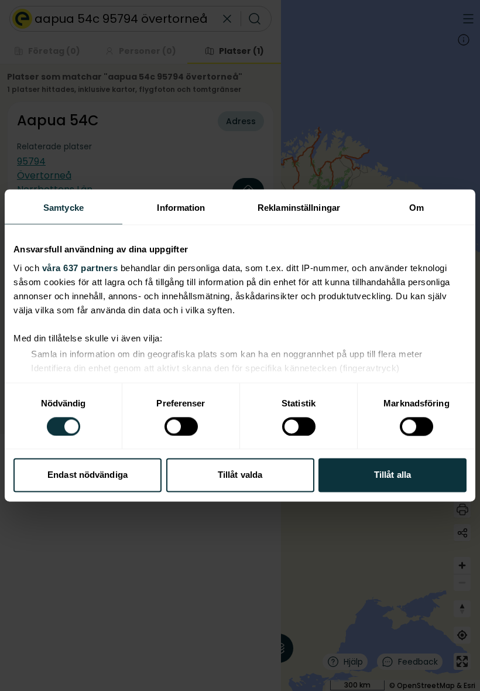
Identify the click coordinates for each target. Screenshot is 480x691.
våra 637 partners (80, 268)
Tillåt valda (240, 475)
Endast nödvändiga (87, 475)
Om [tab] (416, 208)
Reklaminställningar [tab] (299, 208)
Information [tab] (181, 208)
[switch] (181, 426)
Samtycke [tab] (63, 208)
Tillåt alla (392, 475)
